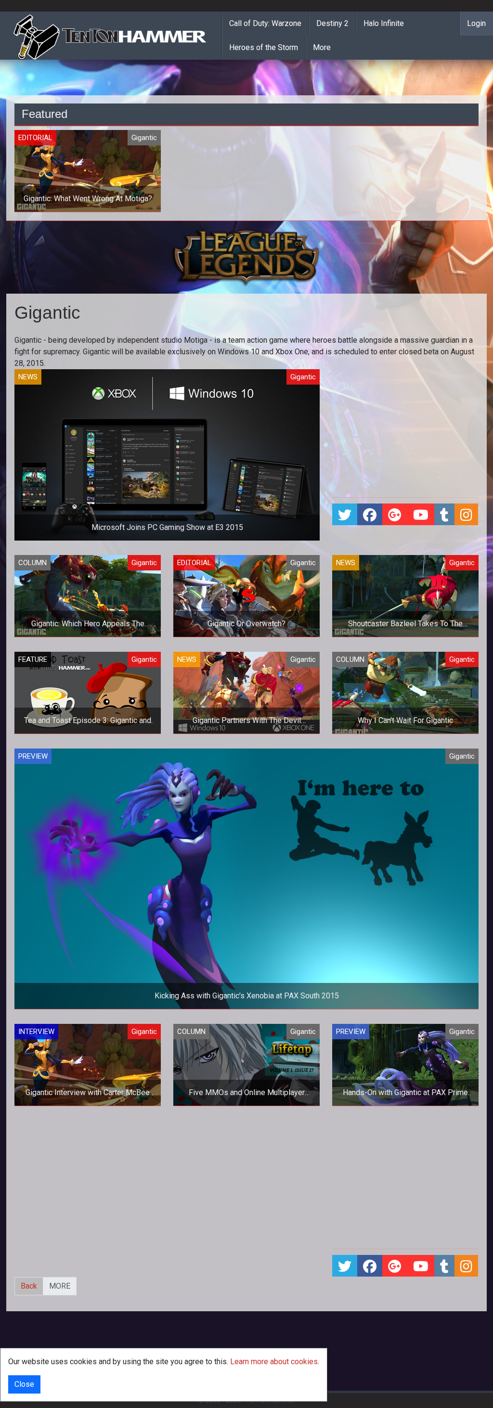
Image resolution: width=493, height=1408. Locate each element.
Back (29, 1286)
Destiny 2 (332, 23)
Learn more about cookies (274, 1361)
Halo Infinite (383, 23)
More (322, 47)
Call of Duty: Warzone (265, 23)
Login (476, 23)
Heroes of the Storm (263, 47)
